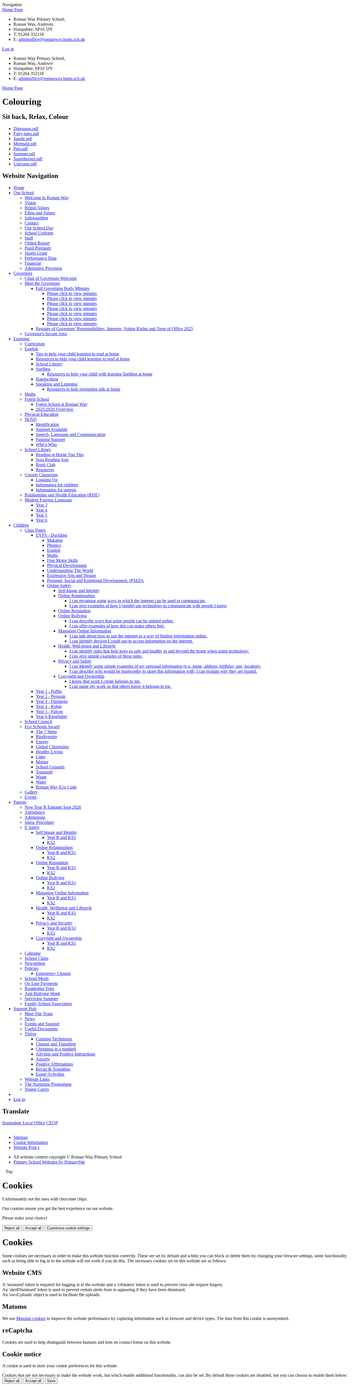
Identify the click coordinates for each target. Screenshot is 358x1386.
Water (41, 782)
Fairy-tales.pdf (26, 133)
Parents (19, 802)
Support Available (51, 429)
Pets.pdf (20, 148)
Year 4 (41, 510)
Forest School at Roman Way (62, 404)
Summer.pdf (24, 153)
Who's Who (46, 444)
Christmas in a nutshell (56, 1049)
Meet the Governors (42, 283)
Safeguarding (36, 217)
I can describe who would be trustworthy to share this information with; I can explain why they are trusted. (163, 671)
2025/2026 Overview (55, 409)
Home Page (12, 9)
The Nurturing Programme (48, 1084)
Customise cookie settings (68, 1228)
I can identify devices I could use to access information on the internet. (131, 641)
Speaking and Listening (56, 384)
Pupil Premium (38, 248)
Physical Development (67, 565)
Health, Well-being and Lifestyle (87, 646)
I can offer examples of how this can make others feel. (116, 625)
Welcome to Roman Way (47, 197)
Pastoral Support (50, 439)
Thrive (30, 1033)
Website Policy (26, 1147)
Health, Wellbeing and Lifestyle (64, 908)
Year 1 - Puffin (49, 691)
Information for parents (56, 489)
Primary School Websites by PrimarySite (49, 1162)
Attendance (35, 812)
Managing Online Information (84, 630)
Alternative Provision (43, 268)
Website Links (37, 1079)
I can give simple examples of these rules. (105, 656)
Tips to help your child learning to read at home (77, 353)
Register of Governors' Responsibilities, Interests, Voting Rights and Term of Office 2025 (114, 328)
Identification (47, 424)
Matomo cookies (31, 1318)
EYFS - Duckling (51, 535)
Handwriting (47, 379)
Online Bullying (72, 615)
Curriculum (35, 343)
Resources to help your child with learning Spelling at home (99, 374)
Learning (21, 338)
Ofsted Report (37, 243)
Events (31, 797)
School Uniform (39, 233)
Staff (29, 238)
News (30, 1018)
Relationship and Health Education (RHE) (62, 495)
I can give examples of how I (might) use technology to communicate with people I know (148, 605)
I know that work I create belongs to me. (105, 681)
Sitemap (20, 1137)
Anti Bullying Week (42, 993)
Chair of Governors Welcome (51, 278)
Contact (31, 223)
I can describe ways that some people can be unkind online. (121, 620)
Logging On (47, 479)
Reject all (12, 1228)
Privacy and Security (54, 923)
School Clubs (36, 958)
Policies (31, 968)
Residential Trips (39, 988)
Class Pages (35, 530)
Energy (42, 741)
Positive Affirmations (54, 1064)
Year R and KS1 (61, 837)
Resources (45, 469)
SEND (31, 419)
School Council (38, 721)
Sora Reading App (52, 459)
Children (21, 525)
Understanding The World (70, 570)
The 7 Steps (46, 731)
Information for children (57, 484)
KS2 (51, 842)
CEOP (52, 1122)
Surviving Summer (41, 998)
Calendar (33, 953)
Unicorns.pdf (25, 163)
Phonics (54, 545)
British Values (37, 207)
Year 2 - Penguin (50, 696)
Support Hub (24, 1008)
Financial (33, 263)
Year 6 (41, 520)
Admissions (35, 817)
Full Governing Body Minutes (62, 288)
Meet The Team (39, 1013)
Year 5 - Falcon (49, 711)
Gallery (31, 792)
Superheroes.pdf (27, 158)
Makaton (55, 540)
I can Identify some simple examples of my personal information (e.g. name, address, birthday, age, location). (165, 666)
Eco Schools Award (42, 726)
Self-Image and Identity (79, 590)
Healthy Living (49, 751)
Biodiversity (46, 736)
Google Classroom (41, 474)
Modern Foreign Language (48, 500)
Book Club (45, 464)
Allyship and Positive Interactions (65, 1054)
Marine (42, 761)
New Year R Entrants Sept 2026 (53, 807)
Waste (41, 777)
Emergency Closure (53, 973)
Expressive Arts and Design (71, 575)
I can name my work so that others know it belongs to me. (120, 686)
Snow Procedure (39, 822)
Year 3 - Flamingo (52, 701)
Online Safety (59, 585)
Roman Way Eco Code (56, 787)
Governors (22, 273)
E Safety (32, 827)
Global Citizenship (52, 746)
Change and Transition (56, 1044)
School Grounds (50, 766)
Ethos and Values (40, 212)
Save (51, 1381)
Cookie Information (30, 1142)
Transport (44, 772)
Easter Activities (50, 1074)
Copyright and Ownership (81, 676)
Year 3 (41, 505)
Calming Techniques (54, 1038)
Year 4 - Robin (49, 706)
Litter (40, 756)
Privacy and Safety (74, 661)
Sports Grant (36, 253)
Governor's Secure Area (46, 333)
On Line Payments (41, 983)
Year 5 (41, 515)
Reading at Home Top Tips (60, 454)
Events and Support (42, 1023)
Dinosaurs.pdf (25, 128)
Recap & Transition (53, 1069)
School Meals (37, 978)
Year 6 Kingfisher (51, 716)
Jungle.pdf (22, 138)
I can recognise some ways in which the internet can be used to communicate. (137, 600)
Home (18, 187)
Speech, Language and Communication (70, 434)
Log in (8, 48)
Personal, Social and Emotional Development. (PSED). (95, 580)
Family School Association (48, 1003)
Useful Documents (41, 1028)
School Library (49, 364)
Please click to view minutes (72, 293)
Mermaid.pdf (24, 143)
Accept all (33, 1228)
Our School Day (39, 228)
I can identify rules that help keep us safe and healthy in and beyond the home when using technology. (159, 651)
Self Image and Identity (56, 832)
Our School (23, 192)
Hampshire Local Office (23, 1122)
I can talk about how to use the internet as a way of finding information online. (138, 636)
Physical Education (41, 414)
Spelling (43, 369)
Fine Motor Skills (62, 560)
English (31, 348)
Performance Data (40, 258)
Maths (30, 394)
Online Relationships (76, 595)
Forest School (37, 399)
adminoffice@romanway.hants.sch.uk (51, 39)
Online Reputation (74, 610)
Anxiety (43, 1059)
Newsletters (35, 963)
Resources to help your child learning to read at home (83, 359)
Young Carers (37, 1089)
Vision (30, 202)
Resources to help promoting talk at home (83, 389)
